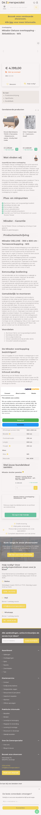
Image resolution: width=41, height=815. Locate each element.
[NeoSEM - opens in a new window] (32, 389)
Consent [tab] (7, 393)
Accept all (20, 420)
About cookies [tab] (20, 393)
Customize (20, 424)
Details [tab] (33, 393)
